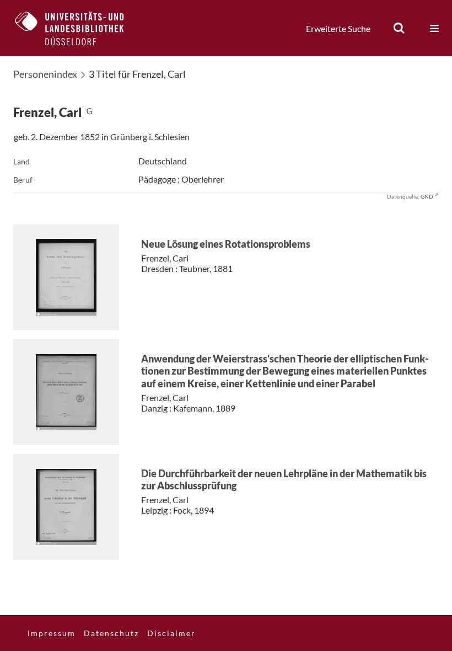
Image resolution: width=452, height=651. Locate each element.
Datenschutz (111, 633)
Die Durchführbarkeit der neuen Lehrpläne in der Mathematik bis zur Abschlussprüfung (284, 479)
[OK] (399, 28)
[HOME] (77, 28)
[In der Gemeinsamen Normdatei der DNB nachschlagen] (89, 112)
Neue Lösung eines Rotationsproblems (225, 244)
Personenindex (45, 74)
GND (427, 196)
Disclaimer (171, 633)
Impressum (52, 633)
